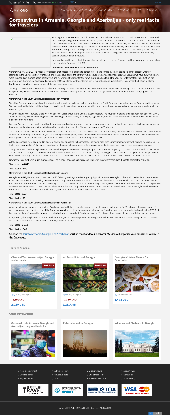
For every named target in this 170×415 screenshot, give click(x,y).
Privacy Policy (129, 379)
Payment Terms (26, 379)
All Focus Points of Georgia (79, 258)
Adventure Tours (61, 371)
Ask (157, 413)
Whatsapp (54, 2)
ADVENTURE (105, 10)
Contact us (128, 375)
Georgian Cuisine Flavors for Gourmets (131, 259)
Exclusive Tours (95, 371)
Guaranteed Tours (96, 375)
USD (72, 2)
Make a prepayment (28, 371)
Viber (61, 2)
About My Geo (129, 371)
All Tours (58, 379)
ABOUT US (152, 10)
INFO (138, 10)
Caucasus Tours (61, 375)
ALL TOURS (66, 10)
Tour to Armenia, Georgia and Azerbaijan (46, 234)
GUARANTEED (85, 10)
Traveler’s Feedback (97, 379)
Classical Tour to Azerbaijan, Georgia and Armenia (32, 259)
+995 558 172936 (43, 2)
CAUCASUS (124, 10)
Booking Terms (26, 375)
